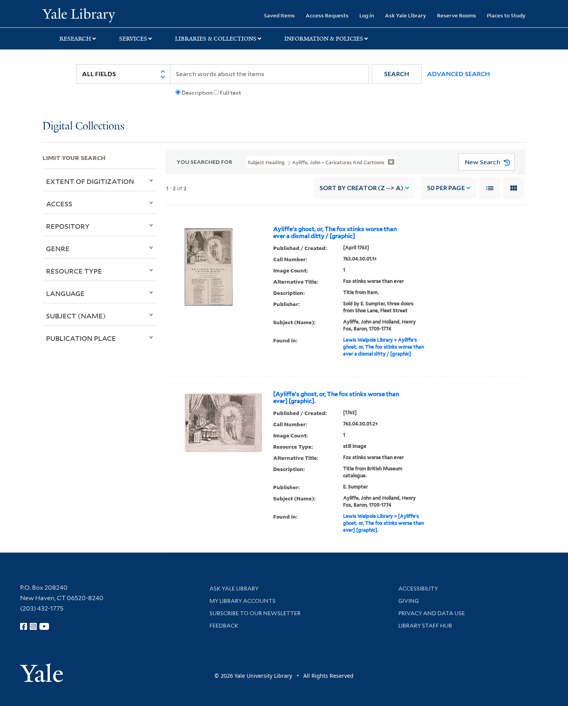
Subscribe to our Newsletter (255, 613)
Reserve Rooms (456, 15)
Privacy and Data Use (431, 613)
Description (197, 93)
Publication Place (81, 338)
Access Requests (327, 15)
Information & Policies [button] (323, 39)
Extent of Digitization (90, 181)
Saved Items (279, 15)
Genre (58, 248)
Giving (408, 601)
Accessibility (418, 588)
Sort (361, 188)
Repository (68, 226)
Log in (366, 15)
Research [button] (75, 39)
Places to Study (506, 15)
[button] (397, 74)
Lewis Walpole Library (368, 340)
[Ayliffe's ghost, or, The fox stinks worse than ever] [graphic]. (336, 398)
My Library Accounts (242, 601)
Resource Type (74, 271)
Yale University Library (79, 14)
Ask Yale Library (405, 15)
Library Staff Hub (425, 626)
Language (65, 293)
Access (59, 203)
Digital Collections (83, 127)
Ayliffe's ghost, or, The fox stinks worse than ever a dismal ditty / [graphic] (335, 233)
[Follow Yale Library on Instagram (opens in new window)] (33, 626)
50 (446, 188)
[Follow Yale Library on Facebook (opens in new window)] (23, 626)
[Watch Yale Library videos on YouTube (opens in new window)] (44, 626)
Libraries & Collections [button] (216, 39)
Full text (230, 93)
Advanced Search (458, 74)
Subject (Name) (76, 315)
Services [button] (133, 39)
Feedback (223, 626)
